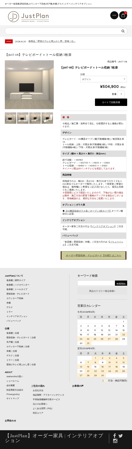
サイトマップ (12, 398)
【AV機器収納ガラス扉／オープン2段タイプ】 (88, 211)
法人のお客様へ (40, 404)
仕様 (7, 328)
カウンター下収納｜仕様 (17, 346)
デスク (9, 307)
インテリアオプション (103, 226)
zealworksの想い (14, 376)
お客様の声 (78, 386)
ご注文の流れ (38, 386)
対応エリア (38, 413)
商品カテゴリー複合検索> (102, 291)
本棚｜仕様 (11, 351)
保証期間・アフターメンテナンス (48, 395)
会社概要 (10, 385)
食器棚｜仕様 (12, 333)
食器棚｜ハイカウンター (17, 285)
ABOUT (9, 372)
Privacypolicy (13, 394)
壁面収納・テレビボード (17, 294)
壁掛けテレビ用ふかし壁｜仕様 (21, 364)
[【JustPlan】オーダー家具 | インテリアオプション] (29, 16)
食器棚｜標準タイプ (15, 280)
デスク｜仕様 (12, 355)
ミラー (9, 312)
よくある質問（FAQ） (43, 408)
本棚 (8, 303)
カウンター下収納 (14, 298)
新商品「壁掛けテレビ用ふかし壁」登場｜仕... (51, 41)
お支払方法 (38, 390)
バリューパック (13, 321)
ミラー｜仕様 (12, 360)
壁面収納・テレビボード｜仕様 (21, 337)
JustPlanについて (14, 275)
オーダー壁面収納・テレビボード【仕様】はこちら (93, 255)
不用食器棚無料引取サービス (46, 399)
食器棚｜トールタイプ (16, 289)
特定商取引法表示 (14, 390)
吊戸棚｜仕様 (12, 342)
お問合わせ (10, 420)
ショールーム (12, 381)
